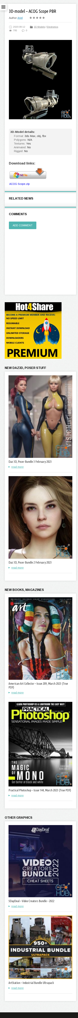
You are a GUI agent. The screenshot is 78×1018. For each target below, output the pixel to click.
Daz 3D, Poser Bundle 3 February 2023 (30, 461)
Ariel (20, 17)
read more (17, 466)
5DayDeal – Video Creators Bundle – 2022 (31, 901)
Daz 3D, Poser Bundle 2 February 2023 (30, 562)
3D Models (39, 27)
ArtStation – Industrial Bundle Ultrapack (31, 982)
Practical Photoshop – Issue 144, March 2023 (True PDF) (40, 790)
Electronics (52, 27)
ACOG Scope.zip (19, 183)
